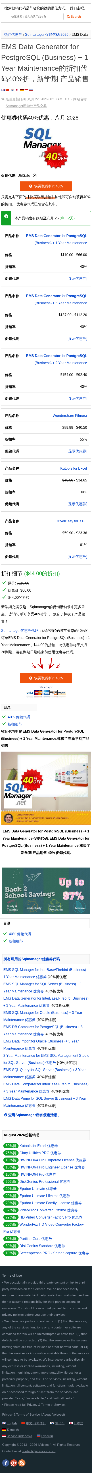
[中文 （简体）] (7, 90)
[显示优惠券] (77, 278)
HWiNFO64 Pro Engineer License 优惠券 (52, 1167)
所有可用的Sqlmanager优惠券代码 (32, 959)
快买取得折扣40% (48, 186)
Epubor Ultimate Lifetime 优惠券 (44, 1196)
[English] (3, 90)
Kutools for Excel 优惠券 (38, 1146)
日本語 (78, 1423)
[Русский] (31, 90)
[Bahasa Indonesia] (26, 90)
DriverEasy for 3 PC (71, 521)
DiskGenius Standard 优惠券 (42, 1246)
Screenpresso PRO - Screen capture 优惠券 (54, 1253)
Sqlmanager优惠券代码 (19, 630)
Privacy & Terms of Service (46, 1404)
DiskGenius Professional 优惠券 (44, 1181)
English (12, 1423)
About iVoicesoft (53, 1414)
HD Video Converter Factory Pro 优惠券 (50, 1217)
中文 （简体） (36, 1423)
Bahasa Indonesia (19, 1436)
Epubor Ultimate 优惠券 (38, 1189)
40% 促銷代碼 (19, 717)
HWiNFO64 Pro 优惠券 (37, 1174)
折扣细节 (15, 724)
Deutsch (13, 1429)
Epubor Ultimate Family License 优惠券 (50, 1203)
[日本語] (17, 90)
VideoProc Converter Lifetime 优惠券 (48, 1210)
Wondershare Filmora (70, 416)
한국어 (60, 1423)
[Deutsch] (22, 90)
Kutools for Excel (73, 468)
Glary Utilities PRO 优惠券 (40, 1153)
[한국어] (12, 90)
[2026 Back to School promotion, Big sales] (46, 912)
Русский (47, 1436)
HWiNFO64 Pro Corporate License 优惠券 (52, 1160)
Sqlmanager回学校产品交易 (26, 106)
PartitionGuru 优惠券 (35, 1239)
